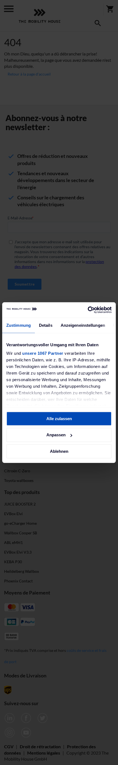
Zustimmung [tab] (18, 325)
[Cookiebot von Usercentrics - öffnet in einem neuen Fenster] (88, 310)
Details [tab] (45, 325)
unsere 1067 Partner (42, 353)
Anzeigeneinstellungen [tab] (83, 325)
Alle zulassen (59, 418)
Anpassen (56, 434)
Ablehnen (59, 451)
